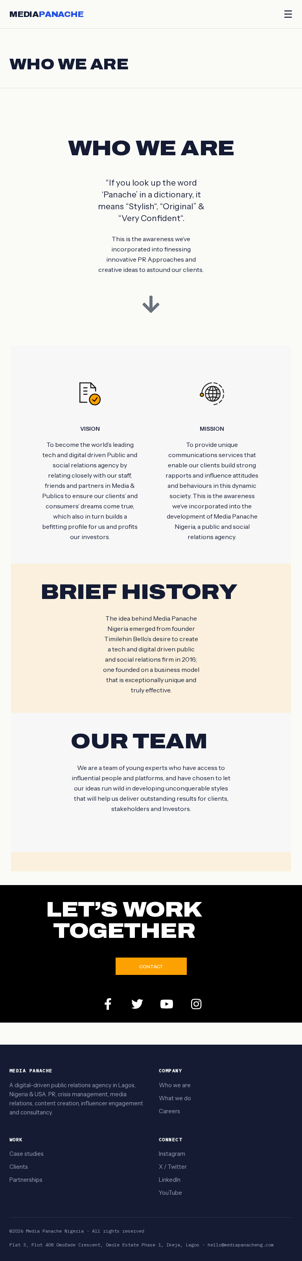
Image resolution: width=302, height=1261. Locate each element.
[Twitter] (137, 1004)
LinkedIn (169, 1179)
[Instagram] (196, 1004)
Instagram (172, 1153)
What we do (175, 1098)
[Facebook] (108, 1004)
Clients (18, 1166)
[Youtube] (167, 1004)
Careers (169, 1111)
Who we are (175, 1085)
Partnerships (25, 1179)
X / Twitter (173, 1166)
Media (46, 14)
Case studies (26, 1153)
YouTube (170, 1192)
